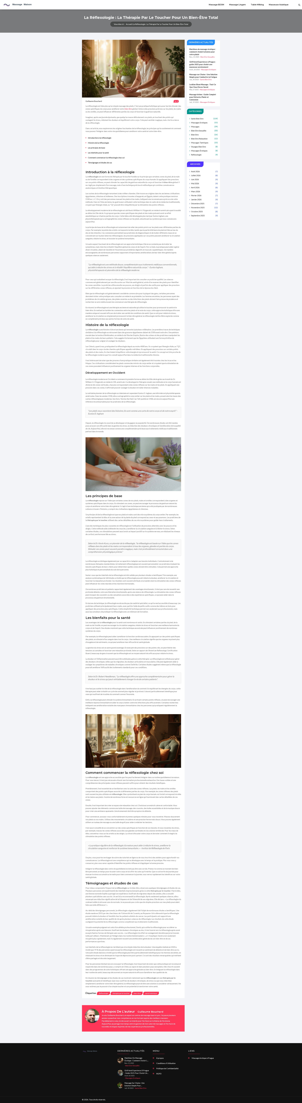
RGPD (158, 1073)
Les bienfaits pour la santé (98, 153)
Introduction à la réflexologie (99, 138)
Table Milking (257, 5)
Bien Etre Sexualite (204, 130)
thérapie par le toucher (121, 993)
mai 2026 (204, 183)
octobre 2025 (204, 211)
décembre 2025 (204, 203)
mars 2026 (204, 191)
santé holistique (151, 993)
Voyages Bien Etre (204, 146)
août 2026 (204, 171)
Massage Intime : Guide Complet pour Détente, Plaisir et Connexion (202, 97)
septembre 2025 (204, 215)
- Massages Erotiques (208, 70)
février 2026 (204, 195)
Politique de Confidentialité (167, 1068)
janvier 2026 (204, 199)
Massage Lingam (237, 5)
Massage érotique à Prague (203, 1058)
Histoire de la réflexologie (98, 143)
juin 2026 (204, 179)
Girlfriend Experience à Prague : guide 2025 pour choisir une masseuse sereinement (202, 64)
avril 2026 (204, 187)
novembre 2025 (204, 207)
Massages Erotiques (204, 122)
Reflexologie (204, 155)
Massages (204, 126)
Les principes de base (96, 148)
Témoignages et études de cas (100, 162)
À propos (160, 1058)
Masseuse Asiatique (278, 5)
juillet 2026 (204, 175)
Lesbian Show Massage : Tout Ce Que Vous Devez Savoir (202, 85)
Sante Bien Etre (204, 118)
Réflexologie (103, 993)
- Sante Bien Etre (205, 80)
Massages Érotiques (204, 151)
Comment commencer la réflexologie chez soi (106, 157)
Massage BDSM (216, 5)
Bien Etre (204, 134)
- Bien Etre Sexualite (207, 57)
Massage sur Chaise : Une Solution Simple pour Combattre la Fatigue (203, 75)
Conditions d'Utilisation (166, 1063)
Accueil (129, 24)
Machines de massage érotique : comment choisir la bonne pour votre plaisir (202, 51)
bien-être (128, 109)
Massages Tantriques (204, 142)
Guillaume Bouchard (94, 101)
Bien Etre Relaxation (204, 138)
